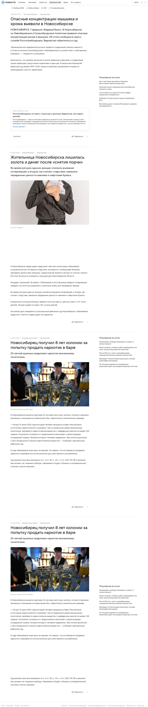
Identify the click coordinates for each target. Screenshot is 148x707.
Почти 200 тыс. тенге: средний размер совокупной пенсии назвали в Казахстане (115, 354)
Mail (3, 705)
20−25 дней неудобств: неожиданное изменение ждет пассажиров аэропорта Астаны (118, 365)
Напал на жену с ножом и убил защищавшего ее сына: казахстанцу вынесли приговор (118, 348)
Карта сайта (140, 705)
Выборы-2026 (19, 8)
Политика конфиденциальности (97, 705)
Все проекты (25, 705)
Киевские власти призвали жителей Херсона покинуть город (117, 88)
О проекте (64, 705)
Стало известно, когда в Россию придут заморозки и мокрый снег (115, 94)
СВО (45, 8)
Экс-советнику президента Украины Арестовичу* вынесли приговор (113, 82)
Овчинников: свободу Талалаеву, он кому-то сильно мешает (116, 343)
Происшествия (45, 14)
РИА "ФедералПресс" (30, 14)
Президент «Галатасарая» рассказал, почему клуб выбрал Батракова (117, 360)
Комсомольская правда (29, 338)
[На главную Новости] (10, 2)
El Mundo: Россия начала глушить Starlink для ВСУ (116, 99)
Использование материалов (116, 705)
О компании (9, 705)
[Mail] (3, 2)
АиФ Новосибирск (28, 152)
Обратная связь (131, 705)
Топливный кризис (58, 8)
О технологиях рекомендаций (77, 705)
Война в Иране (33, 8)
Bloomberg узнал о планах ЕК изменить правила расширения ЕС (118, 105)
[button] (50, 202)
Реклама (17, 705)
